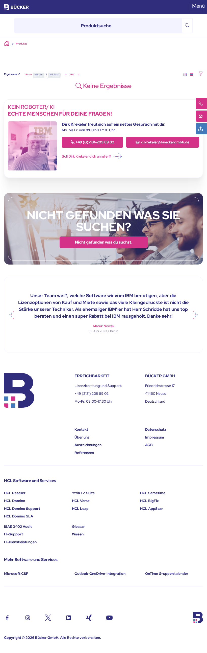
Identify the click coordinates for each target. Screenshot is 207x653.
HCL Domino (14, 500)
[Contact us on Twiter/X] (48, 617)
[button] (200, 74)
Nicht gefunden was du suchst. (103, 242)
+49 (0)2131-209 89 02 (94, 142)
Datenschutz (155, 429)
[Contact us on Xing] (89, 617)
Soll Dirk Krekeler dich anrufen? (86, 156)
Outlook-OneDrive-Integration (99, 573)
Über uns (81, 437)
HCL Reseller (14, 493)
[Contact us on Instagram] (27, 617)
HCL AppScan (151, 508)
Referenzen (84, 452)
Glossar (78, 526)
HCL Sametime (152, 493)
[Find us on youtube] (109, 617)
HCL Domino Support (22, 508)
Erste (28, 74)
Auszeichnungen (87, 445)
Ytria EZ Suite (83, 493)
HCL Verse (81, 500)
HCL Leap (80, 508)
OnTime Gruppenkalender (166, 573)
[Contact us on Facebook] (7, 617)
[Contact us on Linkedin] (68, 617)
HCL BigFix (149, 500)
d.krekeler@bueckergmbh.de (164, 142)
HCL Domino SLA (18, 516)
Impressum (154, 437)
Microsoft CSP (16, 573)
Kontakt (81, 429)
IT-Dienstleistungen (20, 542)
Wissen (78, 534)
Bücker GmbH (46, 637)
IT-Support (13, 534)
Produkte (21, 43)
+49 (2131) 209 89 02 (91, 393)
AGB (149, 445)
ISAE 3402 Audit (18, 526)
